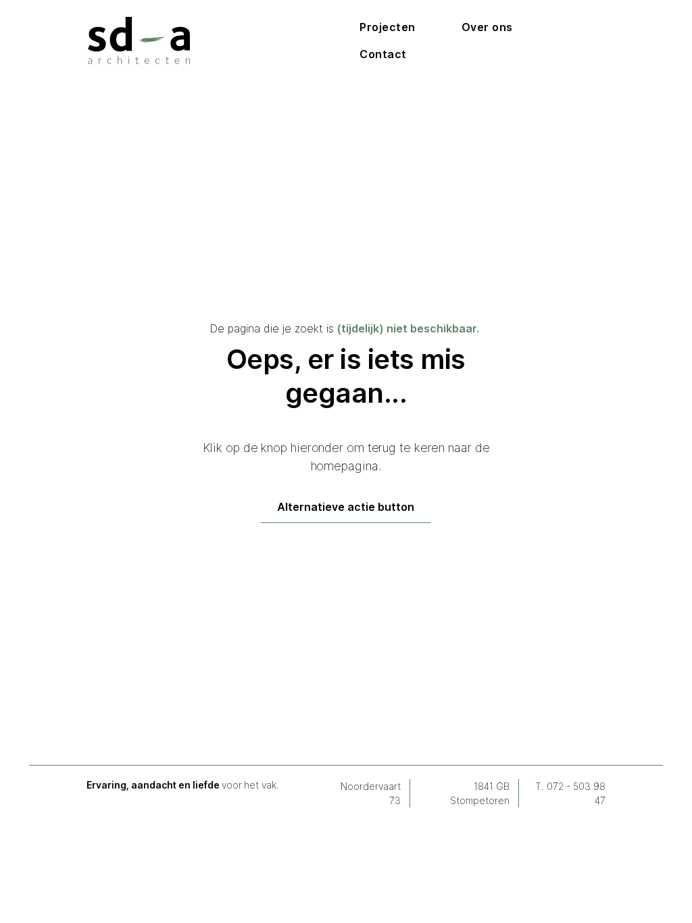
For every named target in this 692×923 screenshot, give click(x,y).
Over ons (487, 27)
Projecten (388, 27)
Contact (383, 54)
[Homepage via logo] (139, 40)
